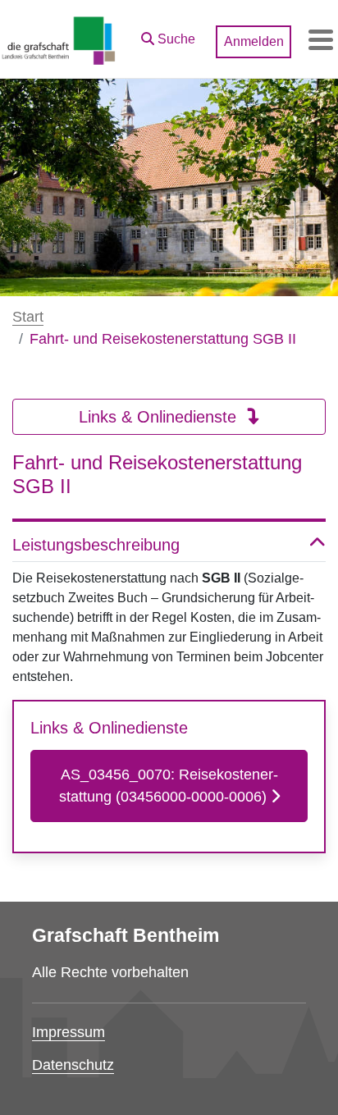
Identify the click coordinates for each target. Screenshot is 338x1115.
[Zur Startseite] (58, 39)
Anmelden (254, 41)
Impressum (68, 1032)
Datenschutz (73, 1065)
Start (27, 316)
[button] (168, 35)
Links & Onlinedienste (160, 417)
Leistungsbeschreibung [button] (96, 545)
